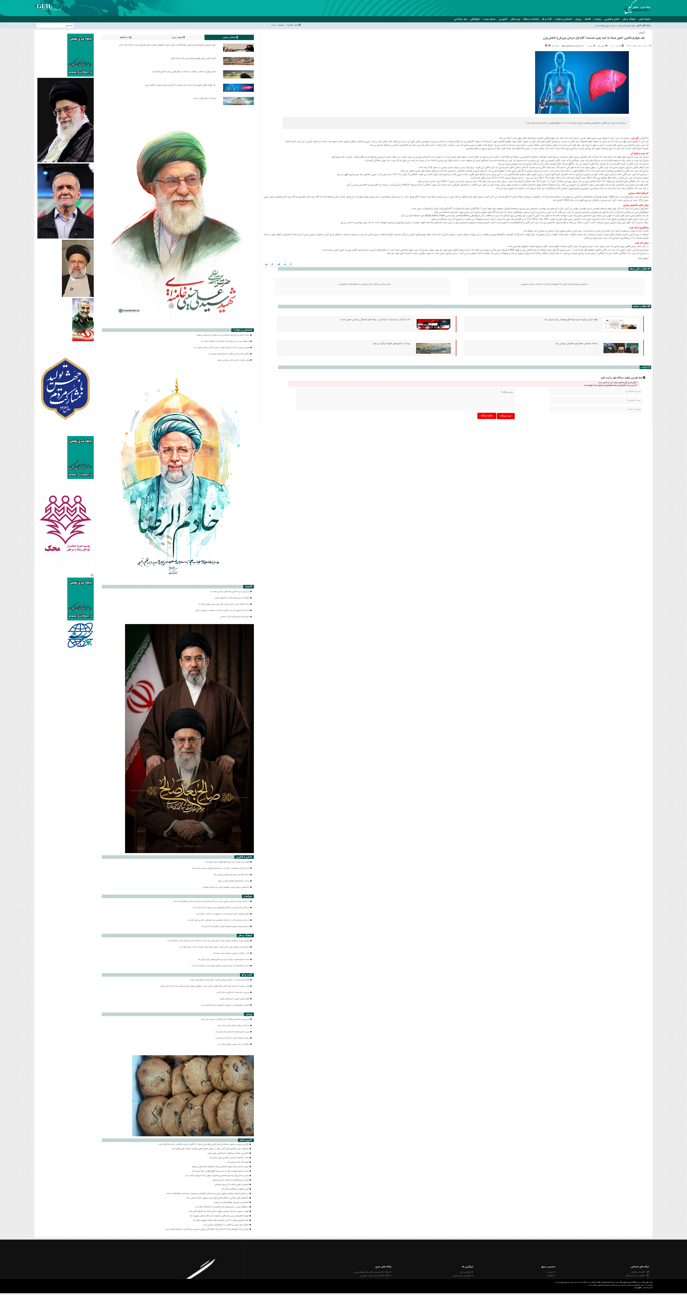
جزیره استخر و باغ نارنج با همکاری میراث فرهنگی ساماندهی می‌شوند (223, 335)
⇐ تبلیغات (551, 1275)
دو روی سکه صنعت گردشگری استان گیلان (233, 992)
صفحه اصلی (644, 19)
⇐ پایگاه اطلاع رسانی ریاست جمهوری (375, 1275)
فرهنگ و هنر (629, 19)
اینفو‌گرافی (475, 19)
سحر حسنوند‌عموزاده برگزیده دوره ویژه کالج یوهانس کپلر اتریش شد (224, 959)
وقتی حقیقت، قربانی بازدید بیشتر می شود (233, 360)
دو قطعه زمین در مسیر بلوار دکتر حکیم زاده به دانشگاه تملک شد (225, 341)
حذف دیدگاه (487, 416)
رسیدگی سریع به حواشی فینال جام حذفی (234, 1025)
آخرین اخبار (246, 1140)
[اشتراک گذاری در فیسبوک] (290, 264)
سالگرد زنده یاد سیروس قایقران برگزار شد (234, 1044)
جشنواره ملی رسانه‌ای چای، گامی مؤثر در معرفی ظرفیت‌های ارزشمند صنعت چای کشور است (214, 947)
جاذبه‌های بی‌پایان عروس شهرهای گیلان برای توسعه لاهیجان (226, 887)
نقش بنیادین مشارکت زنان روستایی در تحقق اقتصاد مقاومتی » (364, 284)
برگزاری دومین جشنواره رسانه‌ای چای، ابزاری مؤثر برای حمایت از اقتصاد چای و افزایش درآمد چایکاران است (208, 940)
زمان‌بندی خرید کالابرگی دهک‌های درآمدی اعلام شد (230, 591)
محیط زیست (489, 19)
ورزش (578, 19)
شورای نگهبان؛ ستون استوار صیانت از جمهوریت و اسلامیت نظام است (223, 914)
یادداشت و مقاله (531, 19)
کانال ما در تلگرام (638, 1272)
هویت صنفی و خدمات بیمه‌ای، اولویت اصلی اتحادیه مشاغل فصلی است (221, 347)
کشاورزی (503, 19)
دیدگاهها (124, 37)
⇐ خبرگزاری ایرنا (466, 1272)
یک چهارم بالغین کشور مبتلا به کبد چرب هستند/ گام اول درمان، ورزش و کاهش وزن (594, 37)
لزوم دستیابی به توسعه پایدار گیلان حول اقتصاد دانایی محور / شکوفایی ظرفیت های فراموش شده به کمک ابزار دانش (167, 45)
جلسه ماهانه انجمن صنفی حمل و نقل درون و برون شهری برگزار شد (224, 604)
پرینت (590, 46)
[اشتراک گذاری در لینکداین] (266, 264)
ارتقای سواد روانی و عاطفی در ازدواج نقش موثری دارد (229, 354)
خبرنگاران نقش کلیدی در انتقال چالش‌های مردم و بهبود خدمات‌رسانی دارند (221, 907)
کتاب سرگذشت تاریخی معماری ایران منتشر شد (231, 953)
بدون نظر (601, 46)
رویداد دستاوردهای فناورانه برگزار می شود (391, 343)
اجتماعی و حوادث (563, 19)
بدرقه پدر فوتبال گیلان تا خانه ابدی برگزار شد (232, 1038)
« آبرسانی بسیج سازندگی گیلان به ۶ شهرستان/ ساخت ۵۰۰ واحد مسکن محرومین (554, 284)
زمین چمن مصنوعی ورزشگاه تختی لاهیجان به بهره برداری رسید (225, 1019)
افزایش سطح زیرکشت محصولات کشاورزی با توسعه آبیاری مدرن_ (607, 25)
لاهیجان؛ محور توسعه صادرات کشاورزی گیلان (232, 598)
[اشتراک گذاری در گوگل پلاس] (273, 264)
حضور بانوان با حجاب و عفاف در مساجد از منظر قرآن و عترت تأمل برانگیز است (184, 71)
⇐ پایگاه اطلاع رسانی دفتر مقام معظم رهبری (372, 1272)
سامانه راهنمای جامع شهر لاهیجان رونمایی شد (576, 343)
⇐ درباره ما (550, 1272)
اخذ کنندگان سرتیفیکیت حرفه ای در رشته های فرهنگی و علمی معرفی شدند (375, 319)
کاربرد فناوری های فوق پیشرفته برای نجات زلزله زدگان (193, 58)
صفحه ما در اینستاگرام (635, 1275)
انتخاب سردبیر (229, 37)
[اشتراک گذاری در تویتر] (285, 264)
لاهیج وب (637, 1288)
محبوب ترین (177, 37)
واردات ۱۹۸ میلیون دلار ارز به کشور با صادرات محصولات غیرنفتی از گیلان (222, 610)
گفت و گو (546, 19)
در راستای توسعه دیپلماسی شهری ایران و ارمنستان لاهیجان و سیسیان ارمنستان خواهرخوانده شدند (211, 901)
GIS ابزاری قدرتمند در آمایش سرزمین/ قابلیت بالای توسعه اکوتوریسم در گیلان (220, 980)
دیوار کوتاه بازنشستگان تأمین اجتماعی (235, 616)
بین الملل (515, 19)
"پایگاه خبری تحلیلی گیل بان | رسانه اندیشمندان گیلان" (616, 1282)
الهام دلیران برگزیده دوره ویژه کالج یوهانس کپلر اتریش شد (571, 319)
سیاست (597, 19)
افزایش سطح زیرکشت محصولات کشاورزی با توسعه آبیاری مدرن (225, 1005)
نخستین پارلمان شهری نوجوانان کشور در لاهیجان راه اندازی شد (225, 926)
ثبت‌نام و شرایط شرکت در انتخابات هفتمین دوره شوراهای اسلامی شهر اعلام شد (219, 920)
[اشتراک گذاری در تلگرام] (278, 264)
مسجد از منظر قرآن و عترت (204, 98)
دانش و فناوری (612, 19)
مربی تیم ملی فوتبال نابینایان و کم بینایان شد (232, 1031)
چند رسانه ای (460, 19)
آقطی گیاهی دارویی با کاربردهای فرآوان (235, 999)
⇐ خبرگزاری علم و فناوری (462, 1275)
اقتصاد (587, 19)
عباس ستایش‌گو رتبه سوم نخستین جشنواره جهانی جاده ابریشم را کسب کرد (220, 965)
